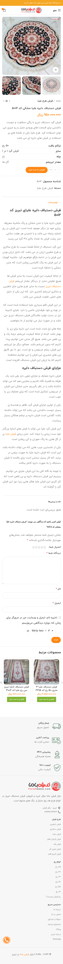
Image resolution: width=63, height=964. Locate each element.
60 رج (58, 891)
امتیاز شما (55, 547)
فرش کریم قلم (54, 854)
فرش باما (24, 954)
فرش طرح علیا (45, 101)
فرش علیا (10, 434)
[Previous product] (9, 101)
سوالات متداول (54, 919)
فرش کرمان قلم (54, 839)
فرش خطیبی (55, 824)
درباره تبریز (56, 934)
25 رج (58, 867)
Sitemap (57, 939)
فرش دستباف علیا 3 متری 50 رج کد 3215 (46, 688)
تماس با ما (56, 914)
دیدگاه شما (53, 553)
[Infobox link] (31, 726)
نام (58, 589)
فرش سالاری (55, 829)
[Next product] (3, 101)
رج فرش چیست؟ (53, 896)
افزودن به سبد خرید (37, 170)
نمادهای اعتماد (54, 924)
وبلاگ (58, 929)
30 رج (58, 872)
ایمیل (57, 603)
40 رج (58, 876)
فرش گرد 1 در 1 (10, 151)
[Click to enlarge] (56, 70)
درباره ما (57, 909)
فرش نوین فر (55, 849)
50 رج (5, 145)
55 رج (58, 886)
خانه (58, 101)
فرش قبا (57, 844)
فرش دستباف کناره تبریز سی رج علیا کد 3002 (16, 688)
